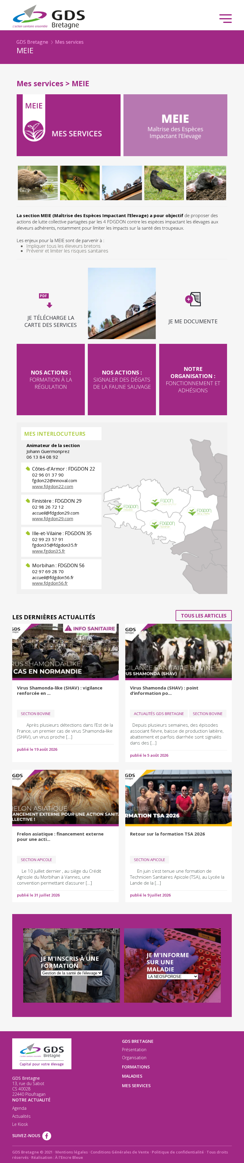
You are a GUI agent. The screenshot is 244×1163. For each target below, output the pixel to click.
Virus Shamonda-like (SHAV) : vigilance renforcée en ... (59, 690)
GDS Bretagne (32, 42)
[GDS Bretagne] (122, 16)
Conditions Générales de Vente (119, 1152)
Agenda (19, 1108)
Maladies (132, 1076)
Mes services (69, 42)
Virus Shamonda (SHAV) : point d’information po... (164, 690)
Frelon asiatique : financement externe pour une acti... (60, 836)
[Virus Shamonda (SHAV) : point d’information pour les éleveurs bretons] (178, 652)
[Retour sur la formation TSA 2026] (178, 798)
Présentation (134, 1049)
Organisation (134, 1057)
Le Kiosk (20, 1124)
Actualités (21, 1116)
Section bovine (36, 713)
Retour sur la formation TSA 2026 (167, 834)
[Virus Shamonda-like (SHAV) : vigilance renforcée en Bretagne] (65, 652)
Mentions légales (71, 1152)
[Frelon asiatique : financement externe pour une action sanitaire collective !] (65, 798)
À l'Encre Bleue (69, 1157)
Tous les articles (203, 615)
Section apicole (36, 859)
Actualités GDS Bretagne (159, 713)
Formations (136, 1067)
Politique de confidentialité (178, 1152)
